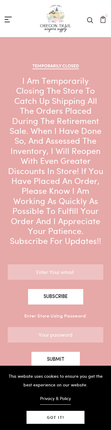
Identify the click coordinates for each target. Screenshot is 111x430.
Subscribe (55, 296)
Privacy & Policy (55, 398)
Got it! (55, 417)
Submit (55, 359)
